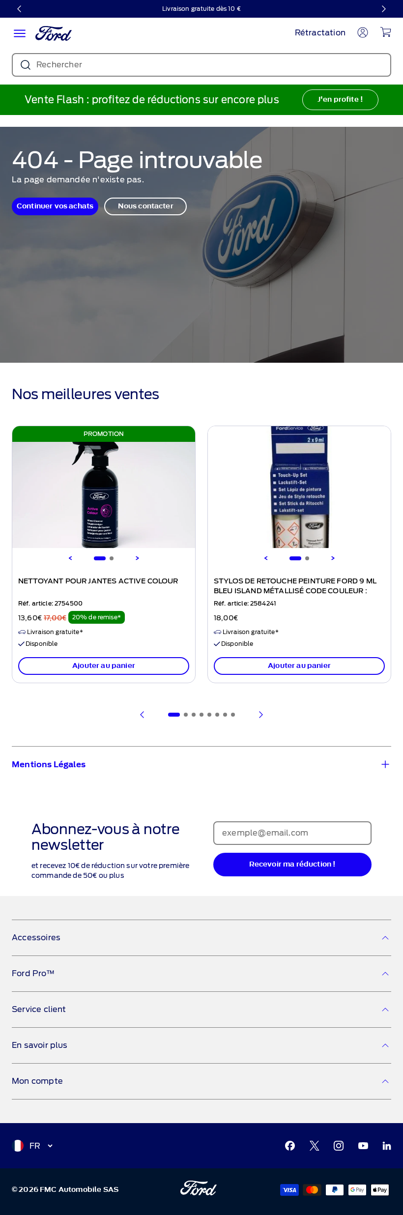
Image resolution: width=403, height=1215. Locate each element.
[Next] (137, 558)
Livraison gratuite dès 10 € (201, 8)
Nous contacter (145, 206)
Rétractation (320, 32)
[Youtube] (363, 1145)
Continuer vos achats (55, 206)
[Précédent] (20, 9)
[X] (314, 1146)
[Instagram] (339, 1146)
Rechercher (59, 64)
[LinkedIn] (386, 1145)
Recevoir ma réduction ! (292, 864)
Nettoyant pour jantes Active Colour (98, 581)
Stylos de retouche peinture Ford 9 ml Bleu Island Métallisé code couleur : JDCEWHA (295, 591)
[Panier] (385, 32)
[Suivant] (383, 9)
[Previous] (70, 558)
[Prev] (142, 715)
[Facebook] (290, 1146)
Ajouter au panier (103, 666)
